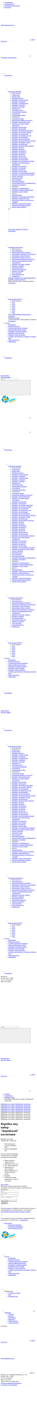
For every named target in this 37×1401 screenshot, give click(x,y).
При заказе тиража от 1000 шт (18, 229)
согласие (8, 1208)
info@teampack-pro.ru (7, 1358)
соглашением (23, 1220)
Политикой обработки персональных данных (15, 1211)
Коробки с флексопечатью (16, 279)
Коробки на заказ (13, 318)
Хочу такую (4, 1184)
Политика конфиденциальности (11, 1383)
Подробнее (11, 231)
